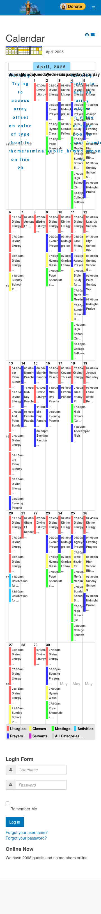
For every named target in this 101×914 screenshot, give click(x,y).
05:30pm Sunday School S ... (92, 583)
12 (85, 212)
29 (36, 644)
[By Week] (24, 50)
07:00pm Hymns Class (55, 128)
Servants (40, 736)
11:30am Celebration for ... (19, 581)
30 (48, 644)
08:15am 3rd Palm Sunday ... (18, 464)
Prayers (16, 736)
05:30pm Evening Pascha (18, 503)
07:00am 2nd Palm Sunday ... (18, 421)
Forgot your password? (26, 838)
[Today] (36, 50)
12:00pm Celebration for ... (19, 596)
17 (60, 363)
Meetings (62, 728)
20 (11, 513)
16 (7, 436)
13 (11, 363)
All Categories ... (69, 736)
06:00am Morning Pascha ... (30, 375)
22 (36, 513)
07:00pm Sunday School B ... (80, 312)
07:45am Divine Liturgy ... (92, 92)
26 (85, 513)
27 (11, 644)
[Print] (87, 35)
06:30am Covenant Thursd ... (67, 375)
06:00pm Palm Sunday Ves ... (92, 284)
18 (73, 363)
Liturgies (18, 728)
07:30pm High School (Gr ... (80, 180)
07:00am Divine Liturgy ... (42, 92)
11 (73, 212)
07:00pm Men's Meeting (80, 143)
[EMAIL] (93, 35)
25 (73, 513)
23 (48, 513)
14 (7, 144)
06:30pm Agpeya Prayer (80, 109)
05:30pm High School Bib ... (92, 150)
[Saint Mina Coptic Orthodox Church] (22, 7)
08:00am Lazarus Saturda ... (92, 224)
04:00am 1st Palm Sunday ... (18, 377)
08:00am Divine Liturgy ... (55, 92)
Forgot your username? (27, 832)
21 (23, 513)
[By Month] (12, 50)
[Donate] (73, 4)
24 (60, 513)
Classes (39, 728)
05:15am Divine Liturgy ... (18, 224)
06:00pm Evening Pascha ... (30, 418)
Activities (85, 728)
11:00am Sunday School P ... (18, 282)
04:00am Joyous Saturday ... (92, 375)
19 (85, 363)
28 (23, 644)
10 (60, 212)
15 (7, 286)
